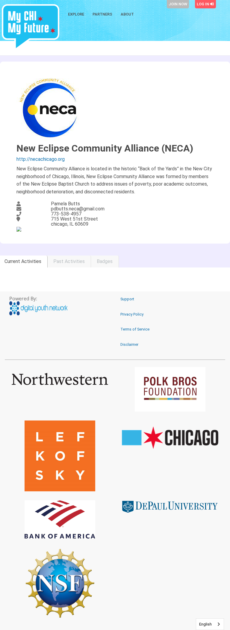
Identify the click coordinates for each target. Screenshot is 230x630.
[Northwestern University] (60, 379)
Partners (102, 14)
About (127, 14)
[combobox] (210, 624)
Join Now (178, 4)
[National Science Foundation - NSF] (60, 583)
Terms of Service (134, 329)
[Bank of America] (60, 519)
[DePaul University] (170, 506)
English (205, 624)
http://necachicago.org (40, 159)
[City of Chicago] (170, 437)
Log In (203, 4)
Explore (76, 14)
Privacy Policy (131, 314)
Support (127, 299)
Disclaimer (129, 344)
